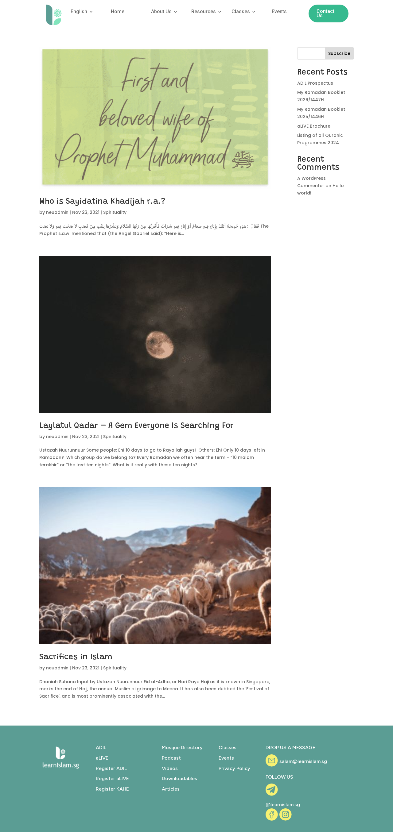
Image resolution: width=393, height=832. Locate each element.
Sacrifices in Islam (75, 657)
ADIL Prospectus (315, 83)
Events (279, 12)
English (79, 12)
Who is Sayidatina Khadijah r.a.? (102, 202)
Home (117, 12)
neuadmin (57, 212)
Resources (203, 12)
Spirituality (114, 212)
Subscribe (339, 53)
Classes (241, 12)
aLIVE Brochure (313, 126)
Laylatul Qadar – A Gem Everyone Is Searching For (136, 426)
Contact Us (325, 13)
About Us (161, 12)
